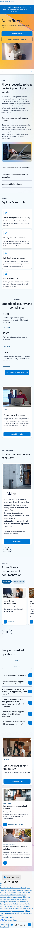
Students (15, 904)
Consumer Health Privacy (7, 922)
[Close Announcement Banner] (30, 7)
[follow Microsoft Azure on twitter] (5, 881)
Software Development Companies (10, 899)
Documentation (21, 902)
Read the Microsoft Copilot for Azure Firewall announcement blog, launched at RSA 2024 (14, 9)
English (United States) (7, 918)
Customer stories (15, 888)
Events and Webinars (25, 904)
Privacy (2, 925)
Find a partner (12, 902)
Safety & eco (4, 927)
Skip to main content (7, 1)
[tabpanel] (17, 610)
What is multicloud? (22, 908)
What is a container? (21, 913)
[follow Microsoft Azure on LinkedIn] (13, 881)
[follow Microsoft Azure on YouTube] (16, 881)
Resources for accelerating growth (10, 895)
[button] (17, 71)
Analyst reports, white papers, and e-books (13, 906)
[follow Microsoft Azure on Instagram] (9, 881)
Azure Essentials (5, 888)
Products (23, 888)
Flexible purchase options (24, 890)
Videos (28, 906)
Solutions (27, 892)
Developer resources (6, 904)
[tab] (7, 582)
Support (10, 897)
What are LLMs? (9, 913)
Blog (28, 902)
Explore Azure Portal (13, 877)
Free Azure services (10, 890)
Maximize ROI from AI (17, 892)
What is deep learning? (18, 911)
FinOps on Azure (5, 892)
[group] (17, 504)
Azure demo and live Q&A (21, 897)
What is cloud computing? (8, 908)
